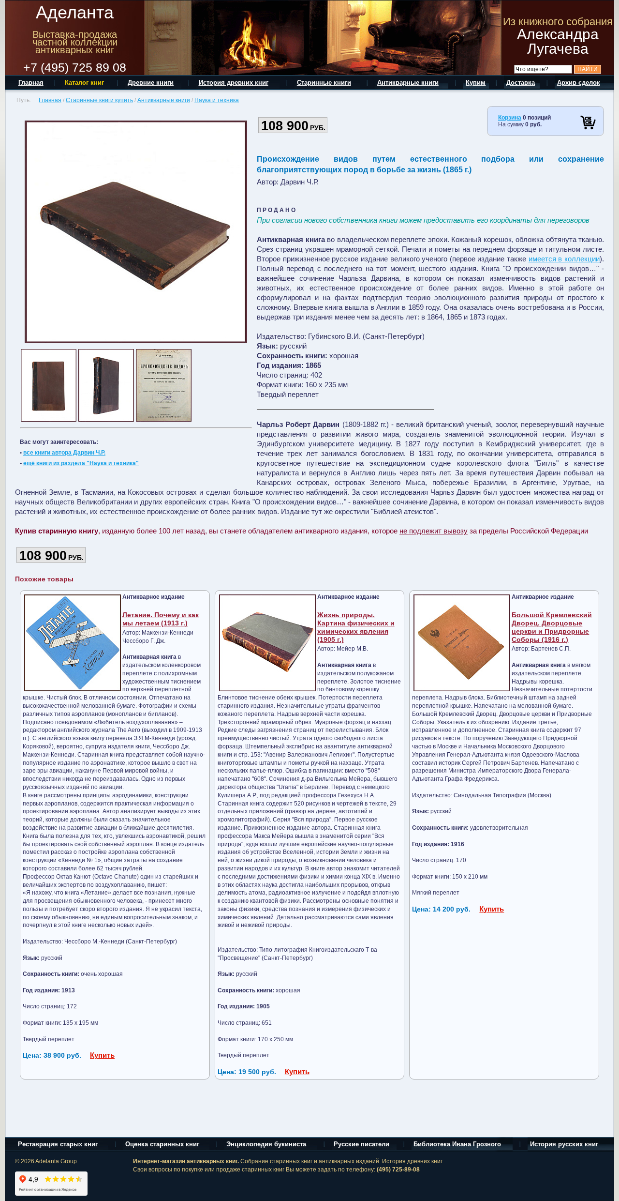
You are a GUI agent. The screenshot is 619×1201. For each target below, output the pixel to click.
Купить (102, 1055)
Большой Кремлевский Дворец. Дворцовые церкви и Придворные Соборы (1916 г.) (552, 627)
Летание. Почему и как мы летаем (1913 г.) (160, 619)
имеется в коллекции (564, 259)
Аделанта (75, 12)
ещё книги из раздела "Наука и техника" (81, 463)
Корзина (509, 117)
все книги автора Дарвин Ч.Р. (64, 452)
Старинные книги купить (99, 100)
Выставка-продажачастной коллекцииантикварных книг (75, 42)
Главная (50, 100)
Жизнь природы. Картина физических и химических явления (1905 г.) (356, 627)
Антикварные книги (163, 100)
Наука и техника (216, 100)
